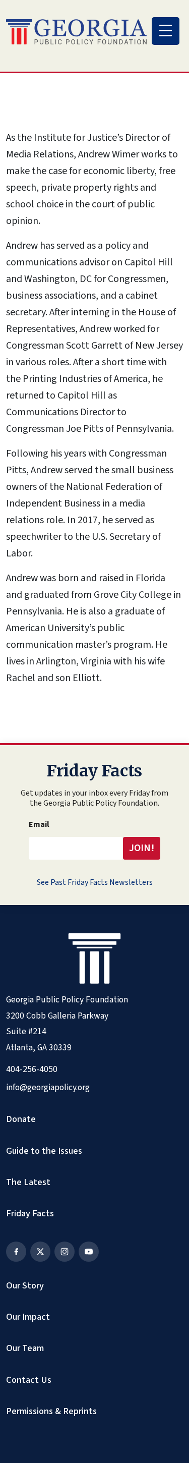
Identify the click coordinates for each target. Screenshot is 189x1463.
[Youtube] (89, 1252)
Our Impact (28, 1316)
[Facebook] (16, 1252)
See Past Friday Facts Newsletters (95, 882)
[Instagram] (64, 1252)
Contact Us (28, 1379)
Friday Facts (30, 1213)
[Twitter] (40, 1252)
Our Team (25, 1348)
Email (39, 824)
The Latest (28, 1182)
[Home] (76, 31)
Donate (21, 1119)
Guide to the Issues (44, 1150)
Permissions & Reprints (51, 1411)
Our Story (25, 1285)
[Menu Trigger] (165, 31)
